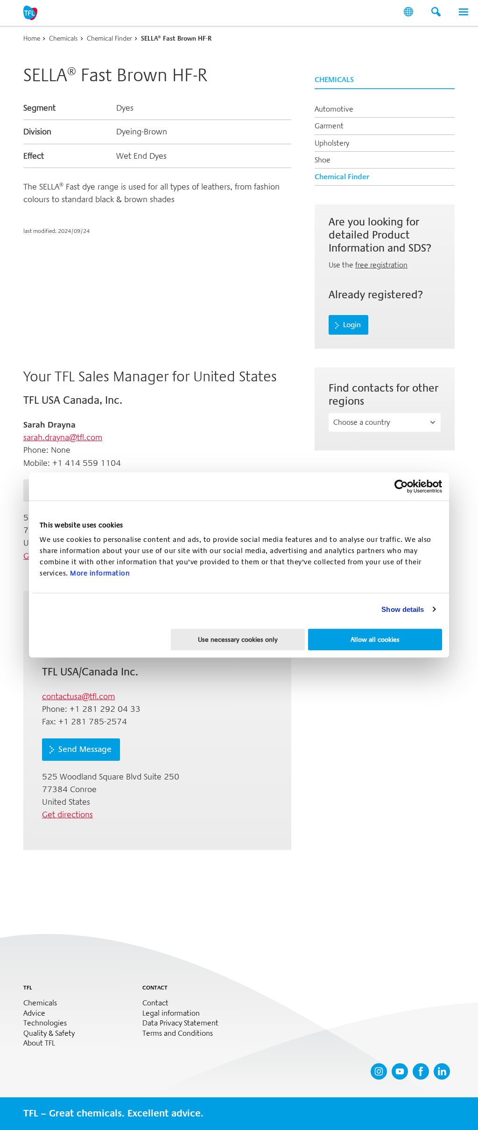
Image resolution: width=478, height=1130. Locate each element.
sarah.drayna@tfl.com (62, 437)
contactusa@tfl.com (78, 696)
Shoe (322, 159)
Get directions (67, 814)
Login (352, 325)
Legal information (171, 1013)
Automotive (334, 109)
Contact (155, 1003)
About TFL (39, 1043)
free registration (381, 264)
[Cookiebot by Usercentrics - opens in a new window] (401, 486)
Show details (402, 609)
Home (31, 38)
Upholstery (332, 143)
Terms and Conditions (177, 1033)
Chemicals (63, 38)
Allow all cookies (375, 639)
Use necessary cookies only (238, 639)
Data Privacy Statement (180, 1023)
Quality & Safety (49, 1033)
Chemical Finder (109, 38)
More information (100, 573)
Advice (34, 1013)
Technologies (45, 1023)
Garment (329, 125)
